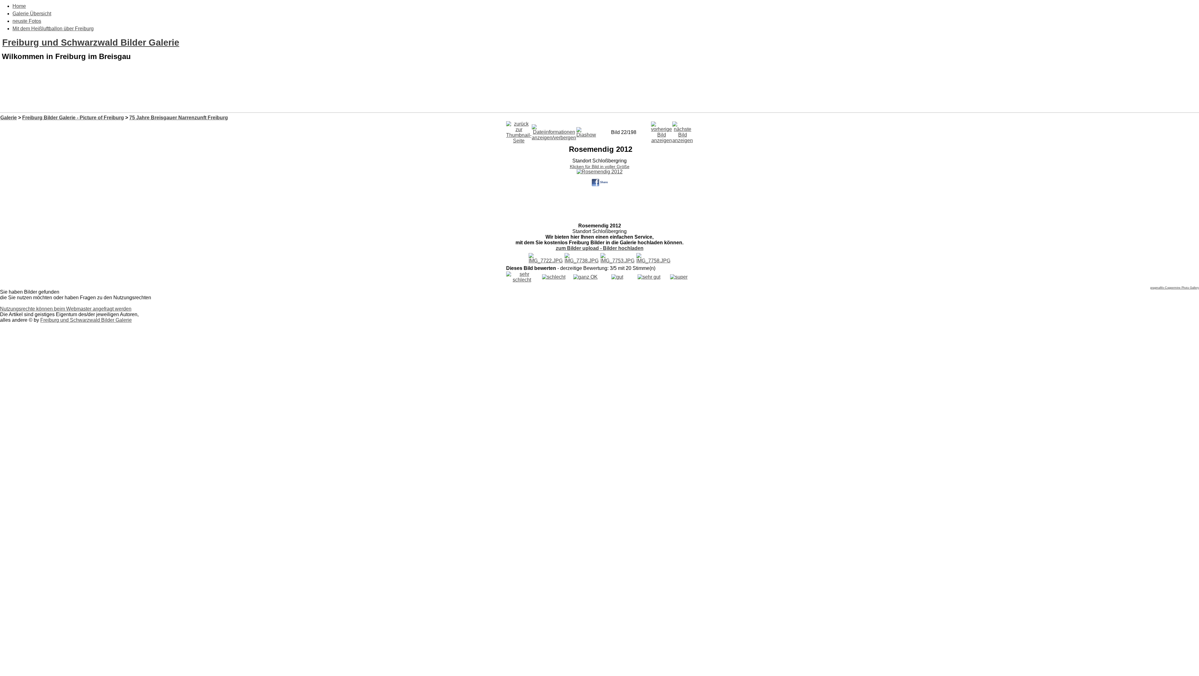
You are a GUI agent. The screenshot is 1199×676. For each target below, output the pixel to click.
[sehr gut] (649, 277)
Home (19, 6)
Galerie (8, 117)
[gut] (617, 277)
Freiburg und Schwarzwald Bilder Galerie (90, 42)
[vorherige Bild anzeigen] (661, 130)
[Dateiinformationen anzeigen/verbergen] (554, 130)
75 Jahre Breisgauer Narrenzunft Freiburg (178, 117)
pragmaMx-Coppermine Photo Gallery (1174, 287)
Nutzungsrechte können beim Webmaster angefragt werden (65, 308)
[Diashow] (586, 130)
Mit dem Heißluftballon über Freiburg (53, 28)
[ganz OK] (585, 277)
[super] (679, 277)
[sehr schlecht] (522, 279)
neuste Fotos (26, 21)
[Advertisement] (599, 96)
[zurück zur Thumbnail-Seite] (518, 130)
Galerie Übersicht (31, 13)
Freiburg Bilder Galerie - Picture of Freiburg (73, 117)
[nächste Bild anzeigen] (682, 130)
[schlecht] (553, 277)
